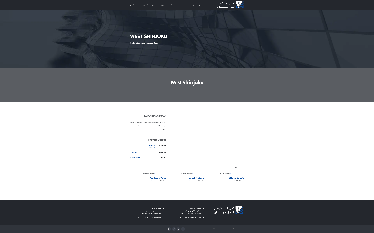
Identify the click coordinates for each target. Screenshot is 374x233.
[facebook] (183, 229)
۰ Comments (231, 181)
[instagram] (174, 229)
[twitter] (178, 229)
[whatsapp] (169, 229)
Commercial (151, 146)
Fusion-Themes (135, 157)
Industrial (152, 147)
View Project (134, 152)
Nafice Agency (229, 229)
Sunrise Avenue (160, 178)
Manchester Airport (197, 178)
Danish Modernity (235, 178)
